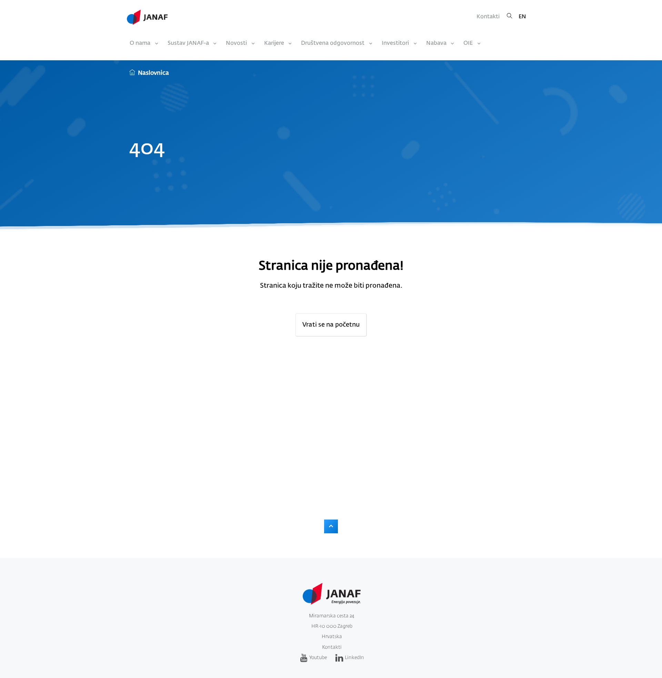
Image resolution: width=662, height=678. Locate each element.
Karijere (274, 43)
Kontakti (488, 17)
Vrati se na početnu (331, 325)
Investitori (395, 43)
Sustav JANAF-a (188, 43)
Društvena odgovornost (332, 43)
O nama (140, 43)
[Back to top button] (331, 526)
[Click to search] (509, 17)
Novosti (236, 43)
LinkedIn (354, 657)
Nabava (436, 43)
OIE (468, 43)
